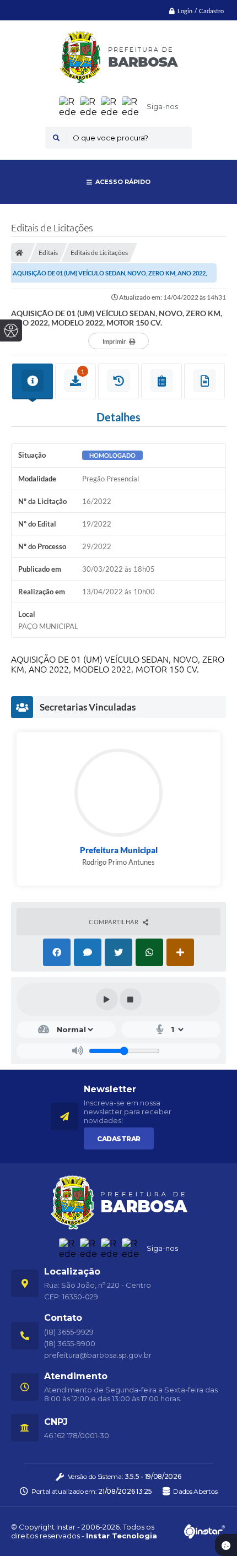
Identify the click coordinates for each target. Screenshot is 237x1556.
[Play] (107, 999)
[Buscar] (56, 138)
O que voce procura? (110, 137)
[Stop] (131, 999)
